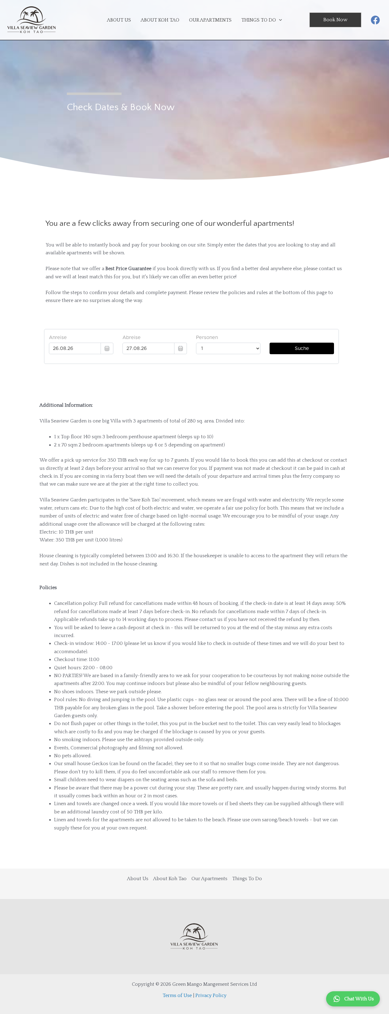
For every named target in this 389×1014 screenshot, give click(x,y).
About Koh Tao (170, 878)
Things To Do (247, 878)
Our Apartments (209, 878)
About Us (137, 878)
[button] (335, 20)
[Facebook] (375, 20)
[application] (279, 20)
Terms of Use (177, 995)
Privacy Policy (210, 995)
